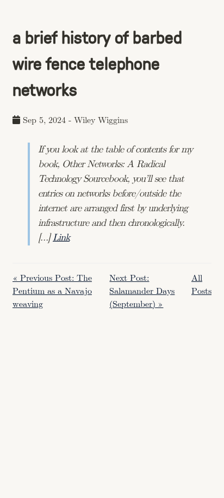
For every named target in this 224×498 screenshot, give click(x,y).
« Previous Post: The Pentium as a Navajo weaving (52, 291)
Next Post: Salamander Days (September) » (142, 291)
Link (61, 237)
